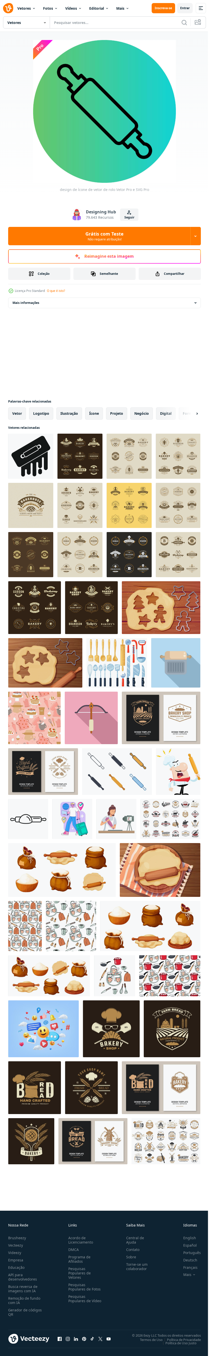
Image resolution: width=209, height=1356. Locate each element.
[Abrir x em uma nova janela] (100, 1339)
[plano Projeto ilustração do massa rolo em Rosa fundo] (91, 718)
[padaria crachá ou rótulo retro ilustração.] (30, 505)
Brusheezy (17, 1237)
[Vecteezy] (8, 8)
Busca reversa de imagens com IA (22, 1288)
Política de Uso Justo (177, 1342)
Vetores (24, 8)
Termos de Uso (147, 1339)
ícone (94, 413)
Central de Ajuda (133, 1240)
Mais (120, 8)
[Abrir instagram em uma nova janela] (68, 1339)
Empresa (15, 1260)
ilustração (69, 413)
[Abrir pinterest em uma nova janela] (84, 1339)
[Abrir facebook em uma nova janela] (60, 1339)
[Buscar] (184, 22)
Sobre (129, 1257)
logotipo (41, 413)
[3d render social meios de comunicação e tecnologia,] (43, 1028)
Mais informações (25, 303)
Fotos (48, 8)
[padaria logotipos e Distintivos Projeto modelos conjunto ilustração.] (79, 456)
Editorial (96, 8)
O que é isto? (56, 291)
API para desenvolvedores (22, 1277)
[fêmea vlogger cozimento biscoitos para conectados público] (116, 819)
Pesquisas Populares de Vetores (78, 1273)
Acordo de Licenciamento (79, 1240)
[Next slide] (189, 413)
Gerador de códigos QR (25, 1312)
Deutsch (186, 1260)
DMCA (72, 1249)
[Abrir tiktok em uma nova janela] (92, 1339)
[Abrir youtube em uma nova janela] (109, 1339)
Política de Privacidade (180, 1339)
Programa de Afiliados (78, 1259)
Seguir (129, 217)
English (185, 1237)
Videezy (14, 1252)
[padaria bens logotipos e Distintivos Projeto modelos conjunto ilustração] (79, 505)
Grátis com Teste (104, 236)
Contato (130, 1249)
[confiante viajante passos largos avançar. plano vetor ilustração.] (72, 819)
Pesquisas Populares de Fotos (83, 1287)
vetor (17, 413)
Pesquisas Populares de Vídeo (78, 1301)
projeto (116, 413)
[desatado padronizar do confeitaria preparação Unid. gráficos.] (34, 718)
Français (186, 1267)
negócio (141, 413)
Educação (16, 1267)
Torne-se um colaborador (135, 1266)
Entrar (185, 8)
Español (186, 1245)
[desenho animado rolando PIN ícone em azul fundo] (175, 663)
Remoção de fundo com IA (24, 1300)
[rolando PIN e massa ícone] (30, 456)
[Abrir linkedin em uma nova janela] (76, 1339)
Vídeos (71, 8)
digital (166, 413)
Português (188, 1252)
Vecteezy (15, 1245)
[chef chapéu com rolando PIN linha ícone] (28, 819)
